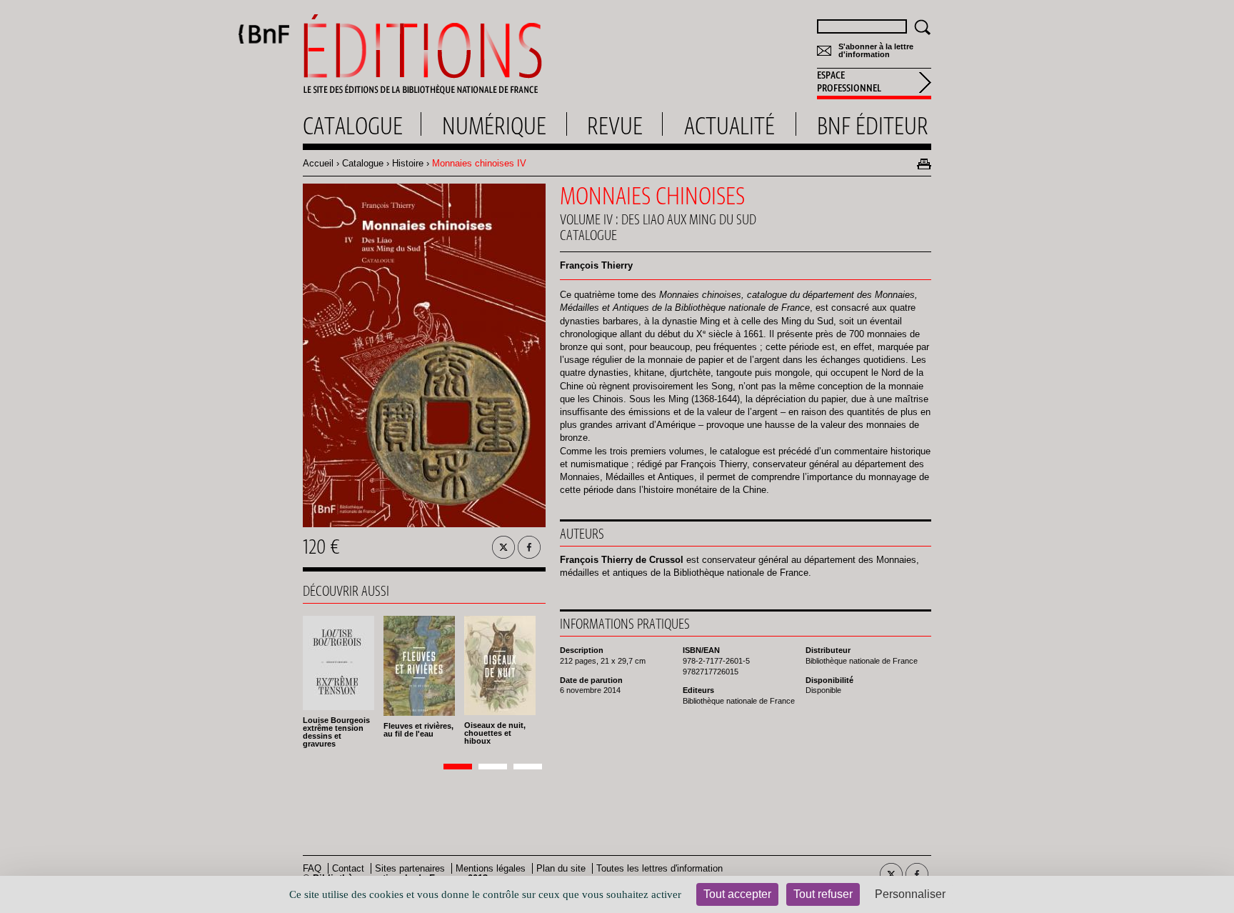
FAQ (312, 868)
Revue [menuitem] (615, 125)
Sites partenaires (410, 868)
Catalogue (362, 163)
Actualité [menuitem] (729, 125)
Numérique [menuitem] (494, 125)
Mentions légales (491, 868)
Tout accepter (737, 894)
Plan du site (561, 868)
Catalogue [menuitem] (353, 125)
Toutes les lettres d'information (659, 868)
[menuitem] (874, 83)
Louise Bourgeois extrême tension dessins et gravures (336, 732)
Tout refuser (823, 894)
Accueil (318, 163)
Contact (348, 868)
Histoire (407, 163)
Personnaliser (910, 894)
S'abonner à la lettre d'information (875, 51)
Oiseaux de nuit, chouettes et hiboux (495, 733)
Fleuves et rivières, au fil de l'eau (418, 730)
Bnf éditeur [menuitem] (872, 125)
